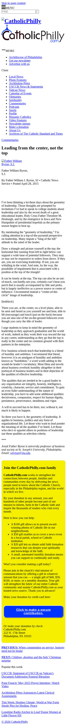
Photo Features (17, 80)
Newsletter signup (19, 123)
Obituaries (15, 96)
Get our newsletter (20, 60)
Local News (16, 76)
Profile (13, 113)
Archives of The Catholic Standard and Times (36, 133)
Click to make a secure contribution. (33, 611)
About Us (14, 130)
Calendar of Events (20, 93)
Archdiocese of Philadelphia (25, 57)
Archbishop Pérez (19, 83)
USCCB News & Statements (26, 86)
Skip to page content (13, 3)
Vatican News (17, 90)
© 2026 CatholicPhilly (14, 721)
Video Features (18, 120)
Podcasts (14, 106)
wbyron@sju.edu (20, 453)
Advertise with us (19, 63)
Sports (12, 110)
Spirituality (15, 100)
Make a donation (19, 127)
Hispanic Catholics (20, 116)
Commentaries (17, 103)
